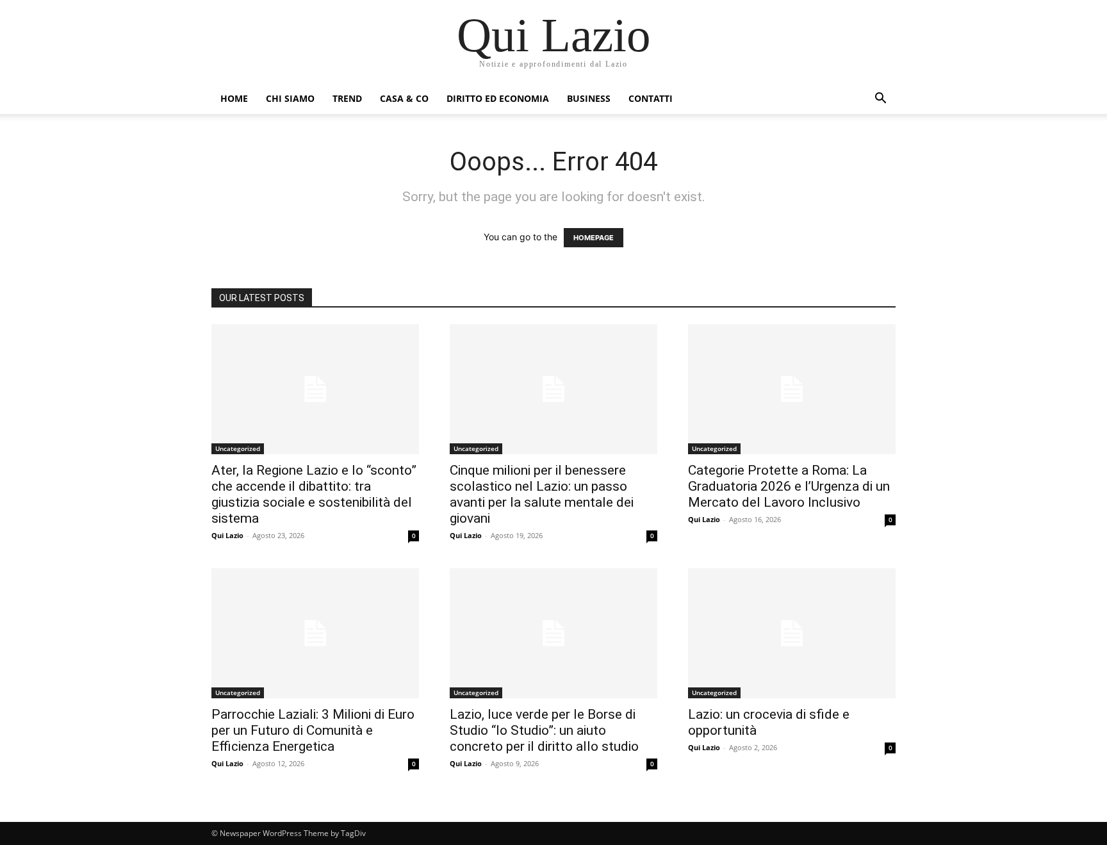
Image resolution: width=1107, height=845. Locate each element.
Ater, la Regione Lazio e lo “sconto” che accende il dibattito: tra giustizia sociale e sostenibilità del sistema (313, 494)
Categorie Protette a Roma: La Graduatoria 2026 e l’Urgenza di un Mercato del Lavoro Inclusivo (789, 486)
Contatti (650, 98)
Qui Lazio (227, 535)
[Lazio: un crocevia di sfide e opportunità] (792, 633)
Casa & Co (404, 98)
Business (589, 98)
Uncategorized (237, 448)
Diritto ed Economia (498, 98)
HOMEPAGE (593, 237)
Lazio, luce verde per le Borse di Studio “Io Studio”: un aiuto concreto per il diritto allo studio (544, 730)
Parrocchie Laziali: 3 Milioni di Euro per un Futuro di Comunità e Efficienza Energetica (312, 730)
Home (234, 98)
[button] (880, 100)
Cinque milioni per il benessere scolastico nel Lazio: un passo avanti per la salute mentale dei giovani (542, 494)
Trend (347, 98)
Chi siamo (290, 98)
